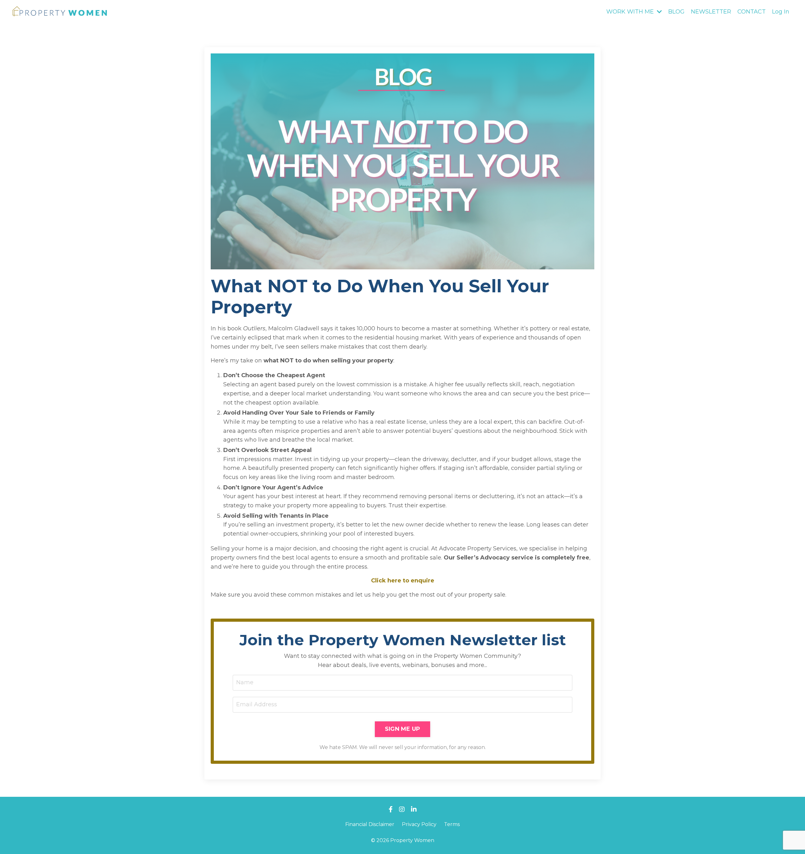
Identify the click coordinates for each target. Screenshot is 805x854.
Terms (452, 824)
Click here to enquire (402, 580)
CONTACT (751, 11)
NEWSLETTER (711, 11)
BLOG (676, 11)
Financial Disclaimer (369, 824)
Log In (780, 11)
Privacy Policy (419, 824)
